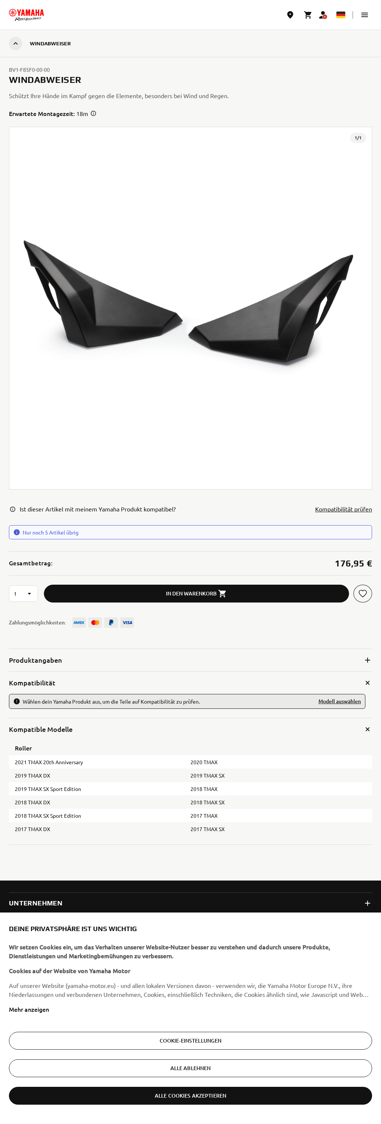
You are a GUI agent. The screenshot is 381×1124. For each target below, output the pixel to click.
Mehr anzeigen (29, 1009)
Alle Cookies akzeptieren (190, 1095)
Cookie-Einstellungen (191, 1040)
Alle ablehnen (190, 1068)
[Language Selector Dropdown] (340, 14)
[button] (364, 14)
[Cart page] (308, 14)
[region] (190, 1018)
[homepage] (26, 15)
